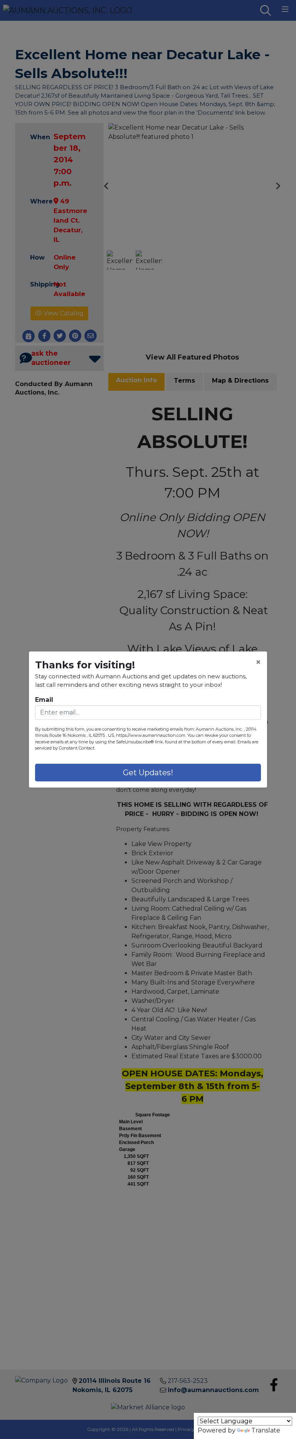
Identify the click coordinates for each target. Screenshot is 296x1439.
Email (44, 699)
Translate (265, 1430)
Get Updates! (148, 772)
